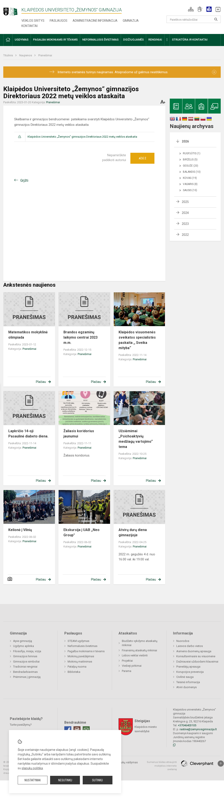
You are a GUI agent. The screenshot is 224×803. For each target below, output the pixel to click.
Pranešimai (45, 55)
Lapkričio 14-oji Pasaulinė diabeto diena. (28, 433)
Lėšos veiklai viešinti (135, 655)
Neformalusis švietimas (82, 646)
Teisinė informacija (188, 682)
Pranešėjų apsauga (188, 666)
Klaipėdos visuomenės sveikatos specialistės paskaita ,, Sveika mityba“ (138, 340)
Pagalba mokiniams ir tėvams (86, 651)
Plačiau (41, 382)
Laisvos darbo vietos (189, 646)
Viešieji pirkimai (132, 665)
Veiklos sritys (32, 20)
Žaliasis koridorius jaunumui (78, 433)
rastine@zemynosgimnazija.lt (198, 729)
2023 (185, 224)
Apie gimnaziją (22, 641)
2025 (185, 202)
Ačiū (142, 158)
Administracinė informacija (95, 20)
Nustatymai (32, 780)
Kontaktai (29, 26)
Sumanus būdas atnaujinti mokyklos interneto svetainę (162, 766)
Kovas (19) (190, 177)
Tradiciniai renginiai (25, 666)
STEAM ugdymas (78, 641)
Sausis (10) (190, 190)
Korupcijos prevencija (190, 671)
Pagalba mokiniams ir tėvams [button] (55, 39)
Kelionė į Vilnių (20, 530)
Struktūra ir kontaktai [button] (190, 39)
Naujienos (26, 55)
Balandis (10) (192, 171)
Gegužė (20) (190, 165)
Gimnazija (131, 20)
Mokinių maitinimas (80, 661)
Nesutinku (65, 780)
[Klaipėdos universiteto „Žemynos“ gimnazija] (12, 10)
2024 (185, 213)
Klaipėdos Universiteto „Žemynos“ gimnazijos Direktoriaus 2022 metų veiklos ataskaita (82, 136)
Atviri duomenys (186, 687)
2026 (185, 141)
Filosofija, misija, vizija (27, 651)
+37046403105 (187, 725)
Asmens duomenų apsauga (193, 651)
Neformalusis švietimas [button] (100, 39)
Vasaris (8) (190, 184)
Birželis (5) (190, 159)
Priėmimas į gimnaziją (26, 677)
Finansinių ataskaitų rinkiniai (139, 650)
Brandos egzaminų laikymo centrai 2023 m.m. (80, 337)
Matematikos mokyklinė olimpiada (28, 334)
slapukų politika (32, 768)
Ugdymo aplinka (23, 646)
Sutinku (97, 780)
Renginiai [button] (155, 39)
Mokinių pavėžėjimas (81, 656)
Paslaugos (58, 20)
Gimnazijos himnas (25, 656)
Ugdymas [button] (21, 39)
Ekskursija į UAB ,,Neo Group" (81, 532)
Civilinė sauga (185, 677)
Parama (126, 671)
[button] (191, 9)
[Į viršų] (221, 763)
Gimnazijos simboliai (26, 661)
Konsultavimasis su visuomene (195, 656)
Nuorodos (182, 641)
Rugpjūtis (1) (191, 153)
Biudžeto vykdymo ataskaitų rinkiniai (139, 643)
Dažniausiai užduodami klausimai (197, 661)
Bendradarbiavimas (25, 671)
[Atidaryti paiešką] (215, 19)
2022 (185, 234)
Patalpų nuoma (77, 666)
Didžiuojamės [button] (133, 39)
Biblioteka (74, 671)
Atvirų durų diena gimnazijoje (133, 532)
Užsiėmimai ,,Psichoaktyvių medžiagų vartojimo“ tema (136, 439)
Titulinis (8, 55)
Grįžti (24, 180)
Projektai (127, 660)
